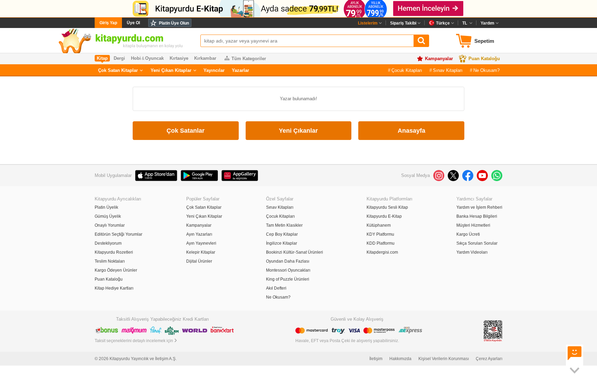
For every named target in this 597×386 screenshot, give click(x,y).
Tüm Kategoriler (248, 58)
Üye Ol (133, 22)
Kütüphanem (379, 225)
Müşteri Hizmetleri (473, 225)
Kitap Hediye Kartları (114, 288)
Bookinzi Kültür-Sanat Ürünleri (294, 252)
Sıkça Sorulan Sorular (477, 243)
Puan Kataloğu (484, 58)
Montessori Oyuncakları (288, 270)
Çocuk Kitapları (406, 70)
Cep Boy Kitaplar (282, 234)
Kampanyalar (439, 58)
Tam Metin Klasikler (284, 225)
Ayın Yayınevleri (201, 243)
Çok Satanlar (186, 130)
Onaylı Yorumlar (110, 225)
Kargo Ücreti (468, 234)
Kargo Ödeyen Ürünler (116, 270)
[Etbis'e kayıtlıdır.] (493, 331)
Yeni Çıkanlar (298, 130)
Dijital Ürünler (199, 261)
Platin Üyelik (106, 207)
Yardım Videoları (471, 252)
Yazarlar (240, 70)
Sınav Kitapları (448, 70)
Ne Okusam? (486, 70)
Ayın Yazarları (199, 234)
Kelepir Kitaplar (200, 252)
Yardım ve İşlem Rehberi (479, 207)
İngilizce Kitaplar (281, 243)
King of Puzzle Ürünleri (287, 279)
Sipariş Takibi (403, 23)
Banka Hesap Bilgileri (476, 216)
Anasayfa (411, 130)
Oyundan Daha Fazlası (287, 261)
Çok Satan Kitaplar (118, 70)
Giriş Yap (108, 22)
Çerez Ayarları (489, 358)
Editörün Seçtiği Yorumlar (118, 234)
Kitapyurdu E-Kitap (384, 216)
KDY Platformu (380, 234)
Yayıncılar (214, 70)
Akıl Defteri (276, 288)
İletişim (375, 358)
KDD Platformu (381, 243)
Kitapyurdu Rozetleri (114, 252)
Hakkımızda (400, 358)
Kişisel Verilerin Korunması (443, 358)
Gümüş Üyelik (108, 216)
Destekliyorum (108, 243)
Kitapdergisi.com (382, 252)
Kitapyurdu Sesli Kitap (387, 207)
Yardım (487, 23)
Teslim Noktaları (110, 261)
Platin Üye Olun (174, 23)
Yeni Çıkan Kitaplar (171, 70)
